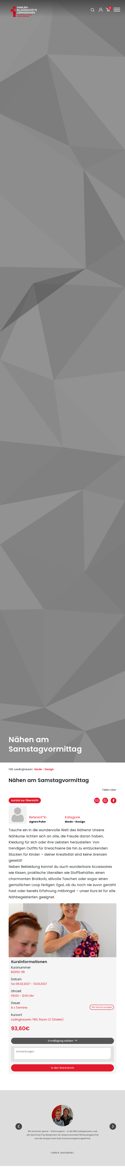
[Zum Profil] (101, 10)
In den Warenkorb (62, 1068)
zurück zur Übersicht (24, 800)
